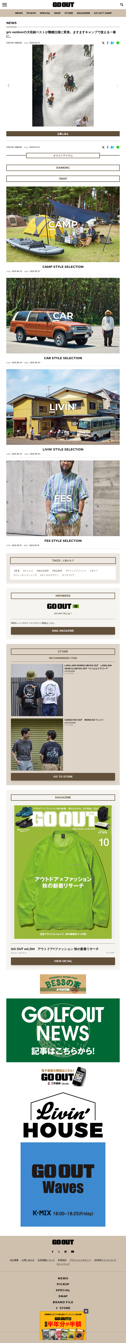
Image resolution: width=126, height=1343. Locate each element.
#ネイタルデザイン (49, 575)
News (19, 13)
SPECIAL (45, 13)
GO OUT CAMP (103, 13)
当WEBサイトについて (105, 1260)
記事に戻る (63, 133)
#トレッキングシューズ (25, 575)
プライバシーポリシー (80, 1260)
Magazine (83, 13)
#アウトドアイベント (76, 570)
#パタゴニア (69, 575)
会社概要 (14, 1260)
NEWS (63, 1278)
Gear (24, 9)
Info (114, 9)
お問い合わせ (28, 1260)
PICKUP (31, 13)
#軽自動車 (57, 570)
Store (69, 13)
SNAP (57, 13)
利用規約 (62, 1260)
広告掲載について (46, 1260)
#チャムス (28, 570)
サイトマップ (63, 1264)
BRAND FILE (63, 1302)
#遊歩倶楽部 (43, 570)
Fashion (8, 9)
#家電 (17, 570)
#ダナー (94, 570)
